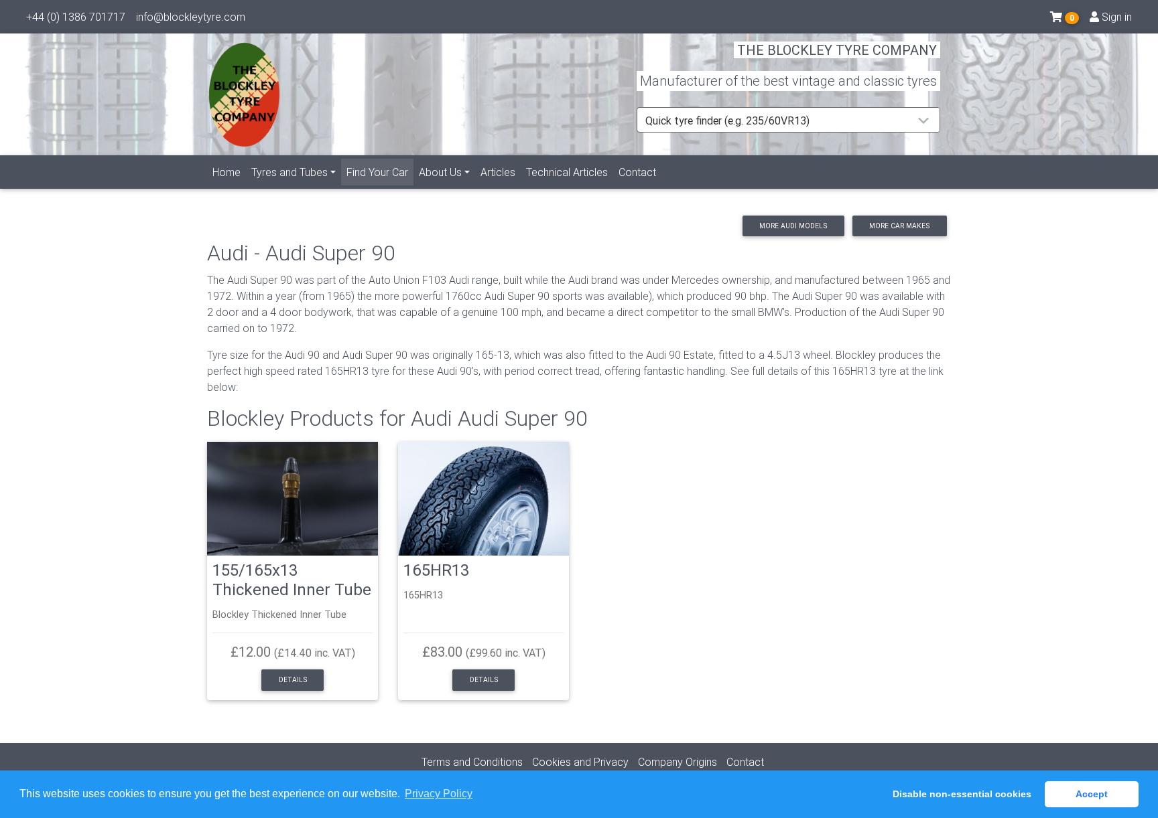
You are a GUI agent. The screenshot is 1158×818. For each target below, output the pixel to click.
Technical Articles (567, 172)
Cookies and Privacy (580, 761)
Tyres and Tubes (289, 172)
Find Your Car (379, 172)
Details (293, 679)
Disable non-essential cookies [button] (962, 794)
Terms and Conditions (472, 761)
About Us (440, 172)
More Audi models (793, 226)
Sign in (1115, 16)
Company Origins (677, 761)
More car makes (899, 226)
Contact (637, 172)
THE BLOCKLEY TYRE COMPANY (837, 50)
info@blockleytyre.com (190, 16)
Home (226, 172)
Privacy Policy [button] (438, 793)
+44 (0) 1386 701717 (75, 16)
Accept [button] (1092, 794)
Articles (497, 172)
